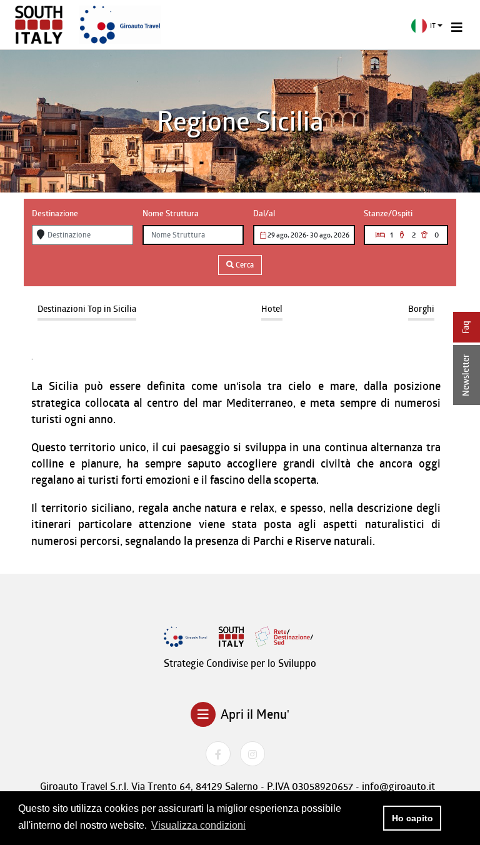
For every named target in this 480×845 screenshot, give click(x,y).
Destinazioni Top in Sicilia (87, 308)
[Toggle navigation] (457, 27)
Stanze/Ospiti (388, 213)
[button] (427, 26)
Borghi (421, 308)
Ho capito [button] (412, 818)
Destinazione (55, 213)
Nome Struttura (170, 213)
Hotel (271, 308)
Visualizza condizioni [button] (198, 825)
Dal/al (264, 213)
